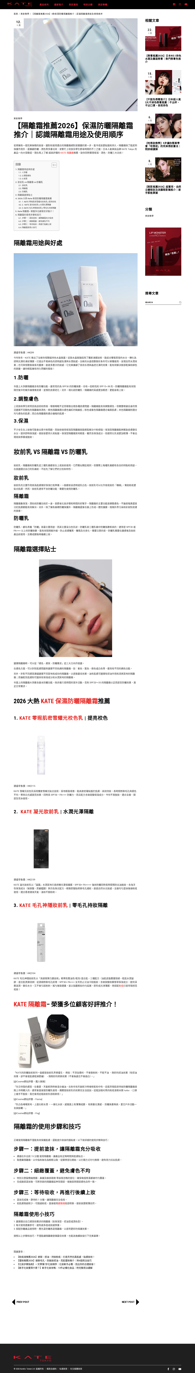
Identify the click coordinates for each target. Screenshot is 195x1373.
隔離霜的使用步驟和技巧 (29, 215)
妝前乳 (24, 185)
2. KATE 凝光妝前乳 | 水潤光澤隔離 (36, 205)
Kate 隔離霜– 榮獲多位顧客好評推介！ (36, 211)
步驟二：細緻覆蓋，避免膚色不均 (35, 221)
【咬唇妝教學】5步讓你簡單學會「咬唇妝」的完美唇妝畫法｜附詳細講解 (163, 146)
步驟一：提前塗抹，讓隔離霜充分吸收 (37, 218)
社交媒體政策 (76, 1369)
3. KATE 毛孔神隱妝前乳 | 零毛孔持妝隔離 (39, 208)
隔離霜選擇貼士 (25, 195)
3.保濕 (24, 179)
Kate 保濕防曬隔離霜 (69, 701)
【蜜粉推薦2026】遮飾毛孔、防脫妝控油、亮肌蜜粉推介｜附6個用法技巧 (54, 1260)
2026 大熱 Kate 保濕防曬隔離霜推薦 (35, 198)
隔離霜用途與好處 (26, 169)
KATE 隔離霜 (67, 152)
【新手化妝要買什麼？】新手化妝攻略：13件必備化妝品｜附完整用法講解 (54, 1268)
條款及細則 (52, 1369)
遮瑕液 (61, 1203)
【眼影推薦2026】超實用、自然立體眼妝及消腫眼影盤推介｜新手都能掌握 (163, 189)
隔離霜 (24, 188)
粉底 (121, 985)
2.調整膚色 (26, 176)
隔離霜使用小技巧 (29, 227)
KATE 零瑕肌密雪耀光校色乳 (50, 718)
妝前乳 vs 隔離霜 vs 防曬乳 (30, 182)
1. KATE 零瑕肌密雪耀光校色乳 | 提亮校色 (39, 202)
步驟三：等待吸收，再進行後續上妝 (36, 224)
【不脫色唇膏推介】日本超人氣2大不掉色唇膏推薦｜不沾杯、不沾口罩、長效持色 (163, 102)
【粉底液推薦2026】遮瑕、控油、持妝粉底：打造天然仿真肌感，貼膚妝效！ (56, 1257)
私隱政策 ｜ (64, 1369)
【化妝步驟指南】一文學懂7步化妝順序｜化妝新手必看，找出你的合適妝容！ (56, 1264)
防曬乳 (24, 192)
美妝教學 (25, 14)
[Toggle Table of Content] (52, 165)
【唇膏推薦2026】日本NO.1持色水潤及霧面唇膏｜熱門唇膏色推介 (163, 58)
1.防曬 (24, 172)
